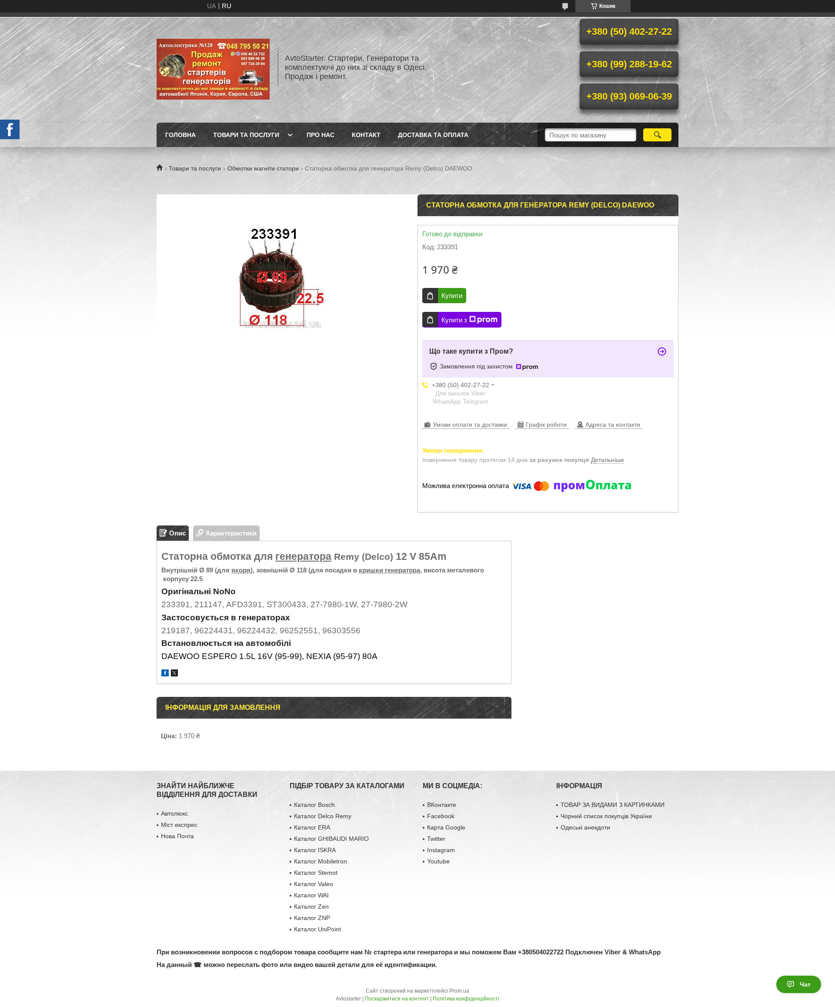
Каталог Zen (311, 906)
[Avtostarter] (213, 67)
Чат (805, 984)
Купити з (454, 320)
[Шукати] (657, 134)
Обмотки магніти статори (263, 168)
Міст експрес (179, 824)
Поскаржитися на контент (397, 999)
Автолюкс (174, 813)
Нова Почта (177, 836)
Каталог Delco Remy (322, 816)
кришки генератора (389, 570)
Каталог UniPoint (317, 929)
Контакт (366, 134)
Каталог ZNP (312, 917)
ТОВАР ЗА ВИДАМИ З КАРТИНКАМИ (613, 804)
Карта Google (446, 827)
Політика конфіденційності (466, 999)
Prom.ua (459, 991)
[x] (174, 674)
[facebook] (165, 674)
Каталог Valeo (313, 883)
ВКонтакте (441, 804)
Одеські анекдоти (585, 827)
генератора (303, 556)
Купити (451, 295)
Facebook (440, 816)
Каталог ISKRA (315, 849)
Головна (180, 134)
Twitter (436, 838)
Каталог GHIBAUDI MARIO (331, 838)
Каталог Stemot (315, 872)
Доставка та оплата (433, 134)
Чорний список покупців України (606, 816)
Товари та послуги (246, 134)
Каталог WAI (311, 895)
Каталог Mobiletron (320, 861)
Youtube (438, 861)
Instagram (441, 849)
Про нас (320, 134)
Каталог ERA (312, 827)
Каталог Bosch (314, 804)
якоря (240, 570)
